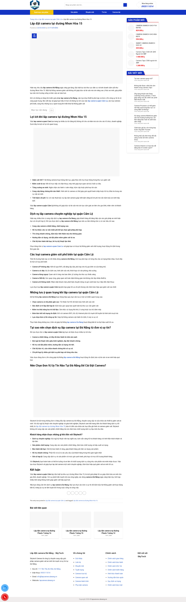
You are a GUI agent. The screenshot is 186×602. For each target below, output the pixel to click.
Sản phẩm (74, 12)
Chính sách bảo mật (115, 585)
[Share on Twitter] (72, 493)
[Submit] (125, 5)
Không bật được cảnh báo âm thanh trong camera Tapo (144, 87)
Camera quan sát (81, 577)
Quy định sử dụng (114, 581)
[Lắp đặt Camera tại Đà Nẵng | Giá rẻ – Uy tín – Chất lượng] (45, 5)
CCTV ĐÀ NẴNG (53, 28)
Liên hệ (78, 562)
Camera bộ (116, 12)
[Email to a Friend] (76, 493)
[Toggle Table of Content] (50, 110)
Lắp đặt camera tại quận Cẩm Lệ (50, 19)
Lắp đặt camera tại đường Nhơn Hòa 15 (85, 500)
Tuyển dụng (79, 570)
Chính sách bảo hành (115, 562)
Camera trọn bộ (81, 574)
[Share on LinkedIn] (84, 493)
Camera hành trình (82, 581)
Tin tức (104, 12)
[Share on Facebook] (69, 493)
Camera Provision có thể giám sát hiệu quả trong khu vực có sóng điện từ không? (145, 108)
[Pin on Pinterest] (80, 493)
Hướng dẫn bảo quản (115, 577)
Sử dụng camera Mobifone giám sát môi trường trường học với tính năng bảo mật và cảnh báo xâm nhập (145, 119)
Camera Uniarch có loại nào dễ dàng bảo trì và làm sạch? (145, 147)
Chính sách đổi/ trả (115, 566)
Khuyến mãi (89, 12)
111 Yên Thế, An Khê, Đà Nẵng (49, 569)
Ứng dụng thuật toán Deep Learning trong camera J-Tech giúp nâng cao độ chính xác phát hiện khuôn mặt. (145, 97)
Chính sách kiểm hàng (116, 570)
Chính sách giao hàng (115, 558)
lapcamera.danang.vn (47, 580)
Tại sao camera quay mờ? (143, 78)
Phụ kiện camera (81, 585)
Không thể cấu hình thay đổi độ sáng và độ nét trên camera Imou (145, 138)
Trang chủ (33, 19)
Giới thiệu (78, 558)
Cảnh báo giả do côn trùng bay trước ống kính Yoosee (145, 129)
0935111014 (45, 573)
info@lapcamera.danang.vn (47, 577)
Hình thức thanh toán (115, 574)
